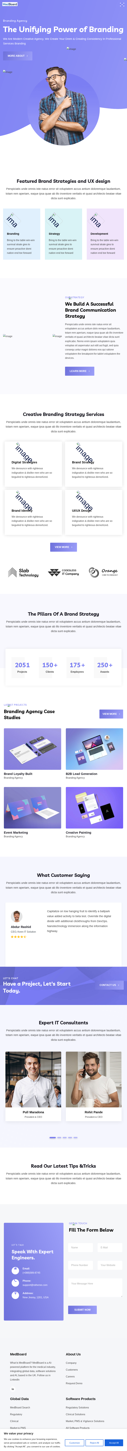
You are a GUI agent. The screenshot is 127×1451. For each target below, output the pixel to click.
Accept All (114, 1443)
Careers (70, 1376)
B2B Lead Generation (81, 774)
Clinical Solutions (75, 1414)
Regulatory (16, 1414)
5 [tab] (75, 1137)
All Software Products (78, 1428)
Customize (74, 1443)
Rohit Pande (94, 1112)
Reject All (94, 1443)
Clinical (14, 1421)
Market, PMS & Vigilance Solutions (85, 1421)
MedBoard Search (20, 1407)
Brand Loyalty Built (18, 774)
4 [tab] (70, 1137)
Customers (72, 1369)
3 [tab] (64, 1137)
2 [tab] (59, 1137)
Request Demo (74, 1383)
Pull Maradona (33, 1112)
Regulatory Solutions (77, 1407)
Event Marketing (16, 832)
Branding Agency (13, 777)
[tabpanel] (63, 947)
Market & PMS (18, 1428)
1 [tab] (52, 1137)
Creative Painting (78, 832)
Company (71, 1363)
